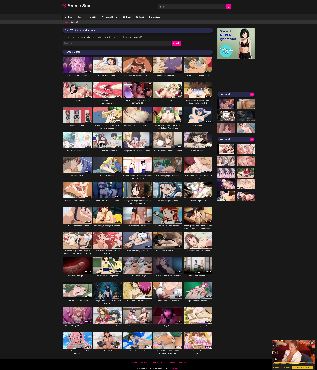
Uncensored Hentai (109, 17)
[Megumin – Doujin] (246, 173)
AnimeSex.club (174, 368)
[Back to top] (309, 362)
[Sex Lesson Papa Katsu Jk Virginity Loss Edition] (226, 128)
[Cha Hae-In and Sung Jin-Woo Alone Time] (246, 184)
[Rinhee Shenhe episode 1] (246, 196)
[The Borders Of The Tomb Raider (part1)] (246, 116)
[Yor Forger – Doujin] (226, 149)
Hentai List (93, 17)
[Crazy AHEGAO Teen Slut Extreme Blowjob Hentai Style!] (246, 104)
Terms (134, 363)
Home (69, 17)
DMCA (144, 363)
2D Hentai (127, 17)
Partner (182, 363)
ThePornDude (154, 17)
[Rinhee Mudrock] (226, 184)
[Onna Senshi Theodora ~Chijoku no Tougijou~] (226, 104)
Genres (80, 17)
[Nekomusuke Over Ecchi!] (246, 161)
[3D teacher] (226, 116)
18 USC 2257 (158, 363)
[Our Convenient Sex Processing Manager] (246, 128)
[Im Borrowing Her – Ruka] (226, 161)
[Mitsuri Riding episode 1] (226, 196)
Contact (171, 363)
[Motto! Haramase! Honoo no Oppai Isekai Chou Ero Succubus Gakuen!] (246, 149)
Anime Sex (78, 5)
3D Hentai (140, 17)
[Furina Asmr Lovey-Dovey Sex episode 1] (226, 173)
